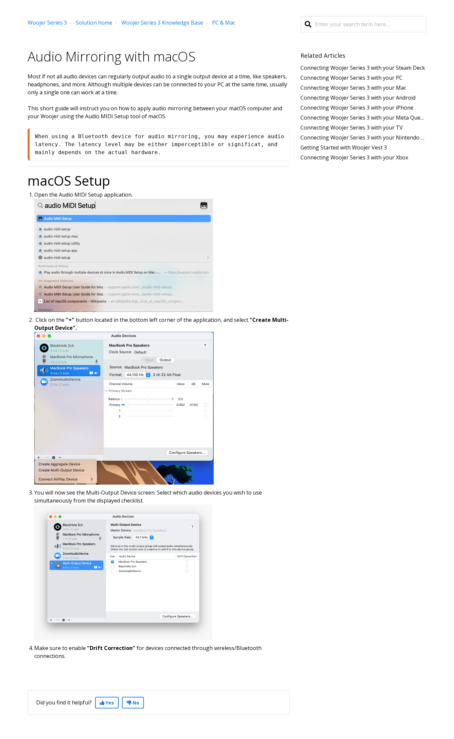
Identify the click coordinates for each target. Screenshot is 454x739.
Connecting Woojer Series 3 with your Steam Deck (362, 67)
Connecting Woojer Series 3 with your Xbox (354, 157)
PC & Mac (223, 22)
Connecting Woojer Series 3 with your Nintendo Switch (368, 137)
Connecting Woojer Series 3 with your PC (351, 77)
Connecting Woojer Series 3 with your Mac (353, 87)
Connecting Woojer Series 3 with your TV (351, 127)
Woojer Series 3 (47, 22)
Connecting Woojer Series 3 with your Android (357, 97)
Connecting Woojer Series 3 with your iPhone (356, 107)
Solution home (94, 22)
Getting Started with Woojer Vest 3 (343, 147)
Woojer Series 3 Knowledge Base (162, 22)
